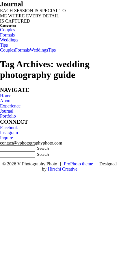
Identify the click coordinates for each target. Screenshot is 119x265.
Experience (10, 105)
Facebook (9, 127)
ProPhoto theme (78, 163)
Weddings (9, 39)
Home (5, 95)
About (6, 100)
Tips (4, 45)
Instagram (9, 132)
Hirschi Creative (62, 169)
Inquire (6, 137)
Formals (7, 34)
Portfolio (8, 116)
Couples (7, 29)
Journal (6, 111)
